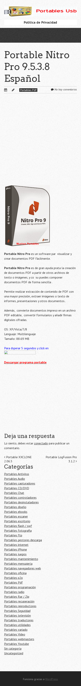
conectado (41, 443)
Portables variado (16, 630)
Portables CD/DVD (16, 488)
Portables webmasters (19, 639)
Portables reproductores (20, 606)
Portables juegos (15, 554)
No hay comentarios (65, 89)
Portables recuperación (19, 601)
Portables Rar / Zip (16, 597)
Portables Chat (14, 493)
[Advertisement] (40, 141)
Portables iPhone (15, 549)
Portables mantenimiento (21, 559)
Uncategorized (13, 653)
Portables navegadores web (22, 568)
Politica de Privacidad (40, 22)
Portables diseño (15, 507)
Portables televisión (17, 615)
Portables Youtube (16, 644)
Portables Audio (14, 479)
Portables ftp (13, 535)
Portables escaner (16, 516)
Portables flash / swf (18, 526)
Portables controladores (20, 497)
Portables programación (20, 587)
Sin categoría (12, 648)
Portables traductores (18, 620)
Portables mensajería (18, 564)
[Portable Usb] (40, 10)
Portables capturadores (19, 483)
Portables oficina (15, 573)
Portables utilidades (17, 625)
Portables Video (14, 634)
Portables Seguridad (17, 611)
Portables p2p (13, 578)
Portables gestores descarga (23, 540)
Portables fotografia (18, 530)
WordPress (51, 679)
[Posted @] (10, 90)
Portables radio (14, 592)
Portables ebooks (15, 512)
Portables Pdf (28, 90)
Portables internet (16, 545)
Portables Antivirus (16, 474)
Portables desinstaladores (21, 502)
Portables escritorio (17, 521)
